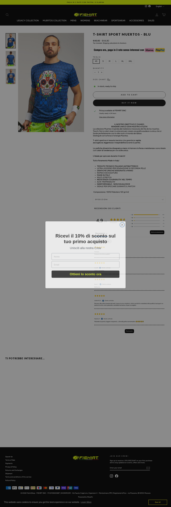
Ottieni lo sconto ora (86, 273)
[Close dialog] (122, 223)
